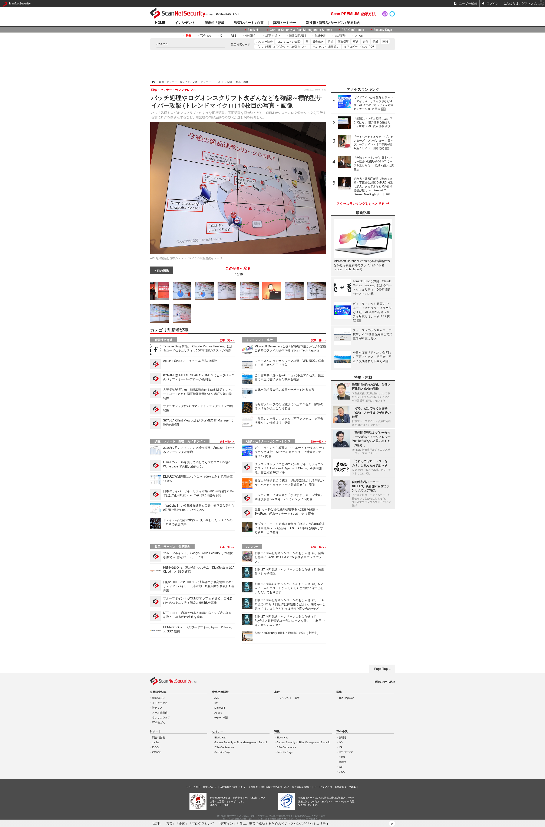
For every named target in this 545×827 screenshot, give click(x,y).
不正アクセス (160, 702)
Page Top (381, 668)
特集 (277, 731)
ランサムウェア (161, 717)
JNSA (155, 742)
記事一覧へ (226, 340)
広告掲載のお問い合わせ (232, 786)
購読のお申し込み (385, 682)
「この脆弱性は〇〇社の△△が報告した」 (282, 46)
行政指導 (343, 41)
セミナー (217, 731)
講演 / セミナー (284, 23)
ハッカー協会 (264, 41)
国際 (339, 692)
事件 (277, 692)
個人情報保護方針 (301, 786)
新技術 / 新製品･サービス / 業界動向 (333, 23)
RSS (234, 35)
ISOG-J (156, 747)
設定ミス (157, 707)
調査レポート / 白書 (249, 23)
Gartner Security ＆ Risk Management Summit (301, 30)
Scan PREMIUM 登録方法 (353, 13)
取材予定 (320, 35)
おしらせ (252, 546)
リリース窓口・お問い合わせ (201, 786)
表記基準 (340, 35)
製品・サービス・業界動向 (172, 546)
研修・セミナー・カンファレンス (268, 441)
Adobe (218, 712)
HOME (160, 23)
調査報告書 (158, 737)
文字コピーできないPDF (359, 46)
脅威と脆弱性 (220, 692)
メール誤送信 (160, 712)
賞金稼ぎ (318, 41)
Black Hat (254, 30)
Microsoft (219, 707)
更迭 (356, 41)
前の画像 (163, 270)
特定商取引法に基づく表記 (275, 786)
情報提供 (251, 35)
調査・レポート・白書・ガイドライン (180, 441)
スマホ (359, 35)
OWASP (156, 752)
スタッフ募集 (349, 786)
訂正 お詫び (272, 35)
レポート (155, 731)
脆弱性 (342, 737)
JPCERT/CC (346, 752)
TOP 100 (205, 35)
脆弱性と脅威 (163, 340)
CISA (342, 771)
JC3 (341, 766)
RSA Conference (352, 30)
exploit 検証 (221, 717)
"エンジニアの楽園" (289, 41)
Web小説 (342, 731)
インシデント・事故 (259, 340)
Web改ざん (158, 722)
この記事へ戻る (238, 271)
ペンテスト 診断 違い (326, 46)
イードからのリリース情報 (328, 786)
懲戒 (375, 41)
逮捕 (385, 41)
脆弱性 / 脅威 (214, 23)
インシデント (185, 23)
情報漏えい (158, 697)
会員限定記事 (158, 692)
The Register (346, 697)
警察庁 (342, 762)
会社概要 (253, 786)
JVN (216, 697)
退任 (365, 41)
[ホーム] (153, 81)
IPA (216, 702)
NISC (342, 757)
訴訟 (330, 41)
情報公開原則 (297, 35)
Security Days (382, 30)
